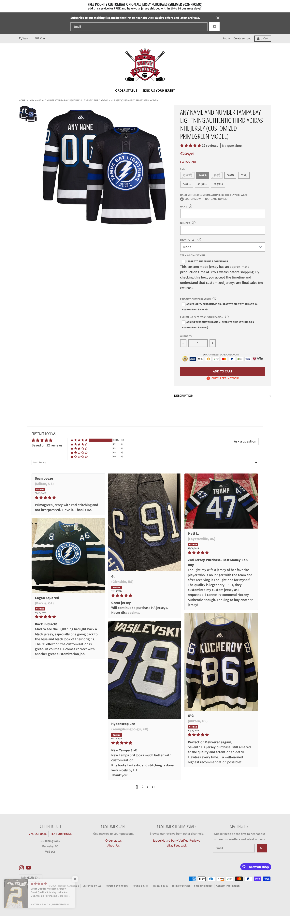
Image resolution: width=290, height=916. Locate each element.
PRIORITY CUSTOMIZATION (195, 299)
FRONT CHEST (188, 240)
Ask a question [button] (245, 441)
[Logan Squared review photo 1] (68, 555)
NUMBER (185, 223)
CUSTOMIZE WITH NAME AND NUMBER (206, 199)
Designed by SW (91, 886)
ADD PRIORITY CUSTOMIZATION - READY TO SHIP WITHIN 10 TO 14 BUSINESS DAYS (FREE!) (219, 306)
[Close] (218, 18)
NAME (183, 207)
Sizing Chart (188, 162)
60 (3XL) (218, 184)
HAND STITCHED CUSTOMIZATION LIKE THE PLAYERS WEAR (214, 195)
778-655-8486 (38, 834)
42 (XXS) (187, 175)
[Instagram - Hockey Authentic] (21, 867)
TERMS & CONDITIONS (192, 256)
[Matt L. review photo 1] (221, 501)
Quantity (186, 336)
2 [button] (142, 786)
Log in (226, 38)
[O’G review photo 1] (221, 662)
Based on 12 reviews (47, 445)
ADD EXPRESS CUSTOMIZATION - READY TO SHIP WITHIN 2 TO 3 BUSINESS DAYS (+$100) (218, 324)
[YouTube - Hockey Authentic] (28, 867)
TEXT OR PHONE (61, 834)
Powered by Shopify (116, 886)
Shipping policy (203, 886)
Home (22, 100)
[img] (68, 497)
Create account (242, 38)
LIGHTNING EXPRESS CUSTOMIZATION (201, 317)
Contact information (228, 886)
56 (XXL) (202, 184)
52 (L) (244, 175)
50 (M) (230, 175)
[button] (191, 145)
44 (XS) (203, 175)
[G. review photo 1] (144, 522)
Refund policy (140, 886)
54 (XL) (187, 184)
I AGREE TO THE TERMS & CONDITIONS (207, 261)
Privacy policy (160, 886)
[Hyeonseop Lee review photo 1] (144, 670)
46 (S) (217, 175)
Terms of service (181, 886)
